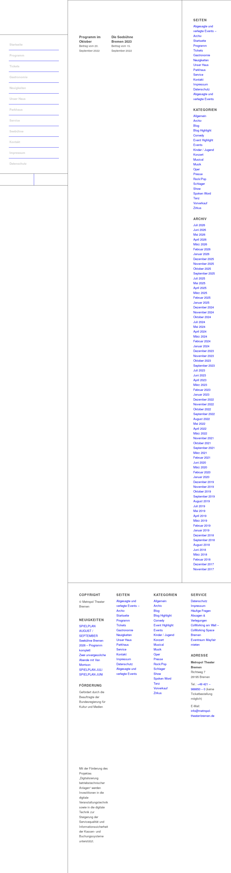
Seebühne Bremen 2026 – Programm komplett (91, 645)
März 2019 (200, 520)
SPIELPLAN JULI (90, 669)
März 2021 (200, 453)
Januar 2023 (201, 394)
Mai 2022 (199, 423)
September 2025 (204, 273)
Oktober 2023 (202, 360)
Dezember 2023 (203, 351)
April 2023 (199, 380)
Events (198, 145)
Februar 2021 (201, 457)
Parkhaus (199, 70)
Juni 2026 (199, 230)
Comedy (198, 135)
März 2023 (200, 385)
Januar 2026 (201, 254)
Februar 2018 (201, 559)
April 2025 (199, 288)
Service (198, 74)
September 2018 (204, 540)
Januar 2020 (201, 477)
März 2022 (200, 433)
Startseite (199, 40)
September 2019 (204, 496)
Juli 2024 (199, 322)
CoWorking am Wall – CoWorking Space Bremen (205, 630)
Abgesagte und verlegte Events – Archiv (204, 31)
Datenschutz (201, 89)
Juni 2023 (199, 375)
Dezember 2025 (203, 259)
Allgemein (199, 116)
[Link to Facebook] (17, 179)
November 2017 (203, 569)
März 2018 (200, 554)
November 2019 (203, 486)
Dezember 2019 (203, 482)
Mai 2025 (199, 283)
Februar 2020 (201, 472)
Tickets (198, 50)
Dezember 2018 (203, 535)
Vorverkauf (200, 203)
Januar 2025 (201, 302)
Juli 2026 (199, 225)
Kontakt (198, 79)
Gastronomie (201, 55)
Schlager (199, 183)
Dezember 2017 (203, 564)
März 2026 (200, 244)
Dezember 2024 (203, 307)
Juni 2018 (199, 549)
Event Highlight (203, 140)
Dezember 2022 (203, 399)
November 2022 (203, 404)
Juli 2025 (199, 278)
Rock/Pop (199, 179)
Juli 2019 (199, 506)
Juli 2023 (199, 370)
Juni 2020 (199, 462)
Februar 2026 (201, 249)
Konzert (198, 154)
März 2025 (200, 293)
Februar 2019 (201, 525)
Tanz (196, 198)
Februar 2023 (201, 389)
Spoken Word (202, 193)
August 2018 (201, 544)
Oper (196, 169)
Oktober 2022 (202, 409)
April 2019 (199, 516)
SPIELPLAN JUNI (91, 674)
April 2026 (199, 239)
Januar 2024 (201, 346)
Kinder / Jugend (203, 150)
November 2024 (203, 312)
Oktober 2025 (202, 268)
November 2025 (203, 263)
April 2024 (199, 331)
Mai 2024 (199, 326)
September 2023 (204, 365)
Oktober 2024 (202, 317)
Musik (197, 164)
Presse (198, 174)
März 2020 (200, 467)
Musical (198, 159)
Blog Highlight (202, 130)
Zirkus (197, 208)
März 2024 (200, 336)
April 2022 (199, 428)
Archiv (197, 120)
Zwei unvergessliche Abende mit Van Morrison (92, 660)
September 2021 (204, 448)
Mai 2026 (199, 234)
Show (197, 188)
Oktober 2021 (202, 443)
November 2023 (203, 356)
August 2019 (201, 501)
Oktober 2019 (202, 491)
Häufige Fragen (201, 610)
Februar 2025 (201, 297)
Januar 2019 (201, 530)
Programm (200, 45)
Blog (196, 125)
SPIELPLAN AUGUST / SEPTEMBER (88, 631)
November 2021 (203, 438)
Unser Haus (201, 65)
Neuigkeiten (201, 60)
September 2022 (204, 414)
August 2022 (201, 419)
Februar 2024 (201, 341)
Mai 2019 (199, 511)
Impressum (200, 84)
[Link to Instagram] (51, 179)
